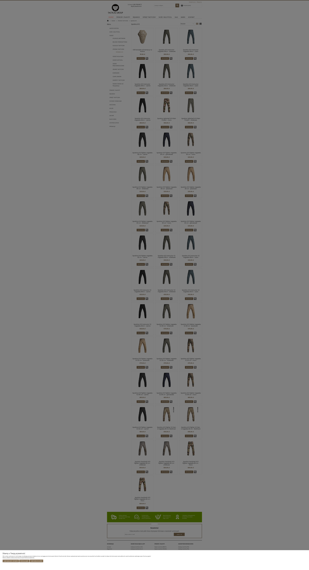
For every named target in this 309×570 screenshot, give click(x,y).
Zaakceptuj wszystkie (36, 561)
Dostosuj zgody (24, 561)
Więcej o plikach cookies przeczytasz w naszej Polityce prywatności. (18, 557)
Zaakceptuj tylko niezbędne (11, 561)
